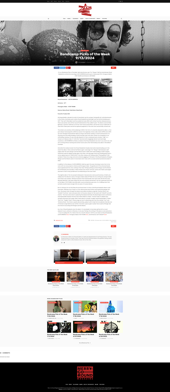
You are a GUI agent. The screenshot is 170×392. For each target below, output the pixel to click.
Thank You (67, 1)
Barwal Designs (108, 388)
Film (64, 18)
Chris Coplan (103, 318)
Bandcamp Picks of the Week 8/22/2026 (56, 284)
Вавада (60, 389)
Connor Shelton (52, 318)
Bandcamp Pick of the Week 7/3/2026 (57, 335)
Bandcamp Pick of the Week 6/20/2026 (109, 335)
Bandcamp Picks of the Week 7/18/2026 (83, 315)
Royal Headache (113, 220)
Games (81, 18)
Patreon (55, 1)
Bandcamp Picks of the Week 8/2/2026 (114, 284)
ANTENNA (93, 220)
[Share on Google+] (67, 68)
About (48, 1)
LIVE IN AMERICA (106, 220)
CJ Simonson (82, 62)
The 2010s (104, 18)
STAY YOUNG (113, 221)
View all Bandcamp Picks (84, 342)
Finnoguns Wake (99, 220)
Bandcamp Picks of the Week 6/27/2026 (83, 335)
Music (68, 18)
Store (63, 1)
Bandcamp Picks (84, 50)
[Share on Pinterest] (69, 68)
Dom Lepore (51, 338)
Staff (52, 1)
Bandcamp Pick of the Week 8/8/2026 (94, 284)
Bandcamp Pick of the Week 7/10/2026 (109, 315)
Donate (59, 1)
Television (75, 18)
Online (98, 18)
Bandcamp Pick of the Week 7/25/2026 (57, 315)
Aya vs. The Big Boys (90, 18)
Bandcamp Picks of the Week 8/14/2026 (75, 284)
